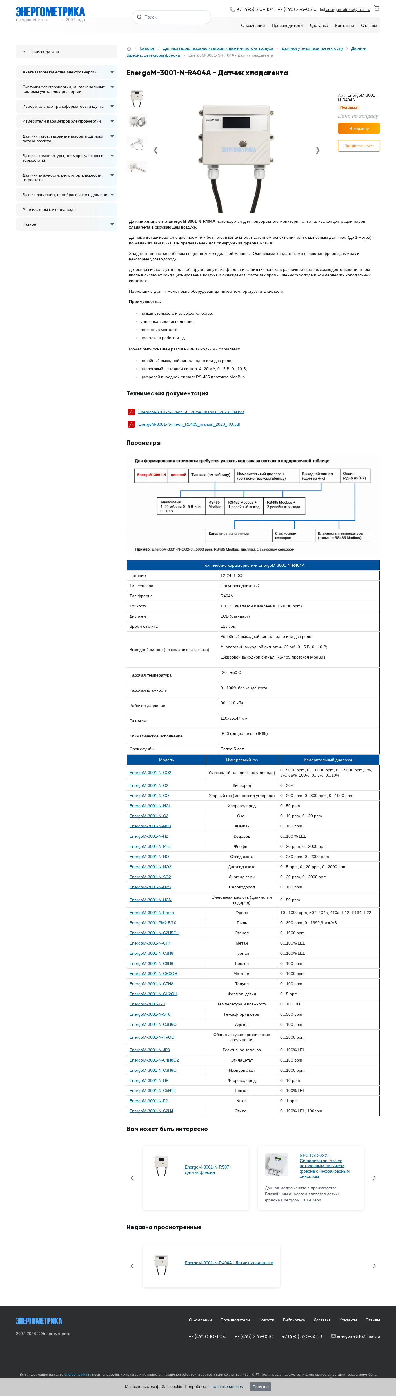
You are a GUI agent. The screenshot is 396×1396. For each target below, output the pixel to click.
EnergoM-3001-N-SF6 (150, 1014)
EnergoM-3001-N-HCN (151, 899)
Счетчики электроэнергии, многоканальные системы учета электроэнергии (64, 89)
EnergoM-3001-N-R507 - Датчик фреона (208, 1170)
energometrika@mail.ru (347, 9)
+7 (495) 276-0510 (254, 1336)
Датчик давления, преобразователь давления (66, 194)
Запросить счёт (359, 145)
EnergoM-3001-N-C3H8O (153, 1070)
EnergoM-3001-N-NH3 (150, 826)
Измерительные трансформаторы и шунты (63, 106)
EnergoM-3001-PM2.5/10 (153, 922)
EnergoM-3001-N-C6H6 (151, 963)
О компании (200, 1320)
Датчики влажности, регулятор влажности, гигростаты (63, 177)
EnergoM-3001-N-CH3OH (153, 973)
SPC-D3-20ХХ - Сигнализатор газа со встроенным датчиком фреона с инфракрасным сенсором (325, 1166)
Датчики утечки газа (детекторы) (312, 48)
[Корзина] (377, 8)
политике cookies (226, 1386)
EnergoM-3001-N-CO (149, 795)
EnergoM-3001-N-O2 (149, 785)
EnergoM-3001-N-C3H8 (151, 953)
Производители (235, 1320)
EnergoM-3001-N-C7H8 (151, 983)
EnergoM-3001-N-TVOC (152, 1037)
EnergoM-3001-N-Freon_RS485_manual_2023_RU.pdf (189, 424)
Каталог (147, 48)
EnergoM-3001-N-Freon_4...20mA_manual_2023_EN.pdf (191, 412)
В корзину (359, 128)
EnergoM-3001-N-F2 (149, 1100)
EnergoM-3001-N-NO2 (150, 866)
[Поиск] (140, 17)
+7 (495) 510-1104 (207, 1336)
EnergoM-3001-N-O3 (149, 816)
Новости (266, 1320)
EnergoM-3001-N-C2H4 (151, 1111)
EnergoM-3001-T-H (147, 1004)
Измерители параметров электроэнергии (62, 121)
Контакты (348, 1320)
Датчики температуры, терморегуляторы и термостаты (63, 158)
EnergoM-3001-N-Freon (152, 912)
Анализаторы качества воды (49, 209)
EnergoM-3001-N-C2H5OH (154, 933)
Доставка (322, 1320)
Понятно (261, 1386)
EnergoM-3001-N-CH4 (150, 943)
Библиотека (294, 1320)
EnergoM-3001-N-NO (149, 856)
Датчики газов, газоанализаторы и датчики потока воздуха (63, 138)
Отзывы (373, 1320)
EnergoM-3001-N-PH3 (150, 846)
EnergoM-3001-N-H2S (150, 887)
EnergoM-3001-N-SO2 (150, 877)
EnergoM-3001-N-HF (149, 1080)
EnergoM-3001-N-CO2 (150, 772)
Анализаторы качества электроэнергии (60, 72)
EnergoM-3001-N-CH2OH (153, 994)
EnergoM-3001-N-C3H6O (153, 1024)
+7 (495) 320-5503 (302, 1336)
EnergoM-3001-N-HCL (150, 805)
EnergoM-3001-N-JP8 (150, 1050)
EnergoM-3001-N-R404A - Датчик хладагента (229, 1262)
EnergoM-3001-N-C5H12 (153, 1090)
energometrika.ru (77, 1374)
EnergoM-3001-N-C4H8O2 (154, 1060)
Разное (29, 224)
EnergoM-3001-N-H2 (149, 836)
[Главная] (129, 48)
